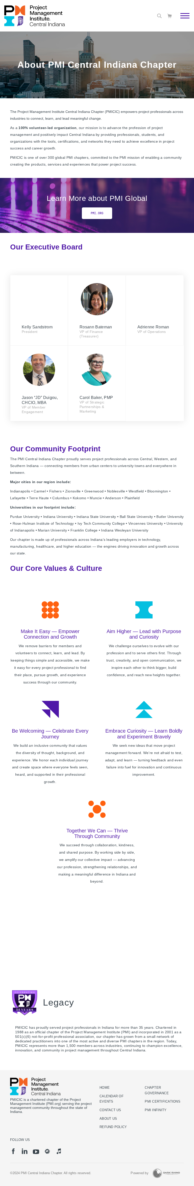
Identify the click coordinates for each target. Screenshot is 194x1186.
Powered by (140, 1173)
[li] (24, 1151)
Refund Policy (113, 1127)
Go (182, 21)
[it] (59, 1151)
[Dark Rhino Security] (166, 1173)
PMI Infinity (155, 1110)
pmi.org (97, 213)
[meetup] (47, 1151)
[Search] (159, 16)
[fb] (13, 1151)
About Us (108, 1118)
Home (105, 1087)
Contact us (110, 1110)
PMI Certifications (162, 1101)
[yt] (36, 1151)
